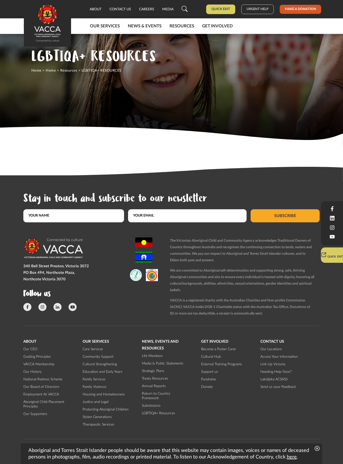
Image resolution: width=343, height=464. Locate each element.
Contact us (120, 9)
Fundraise (208, 379)
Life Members (152, 356)
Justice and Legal (95, 402)
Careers (146, 9)
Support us (209, 372)
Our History (32, 372)
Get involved (217, 26)
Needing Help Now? (276, 372)
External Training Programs (221, 364)
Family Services (94, 379)
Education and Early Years (102, 372)
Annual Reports (154, 386)
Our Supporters (35, 414)
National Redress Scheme (42, 379)
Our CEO (30, 349)
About (95, 9)
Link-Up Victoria (272, 364)
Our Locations (271, 349)
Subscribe (285, 216)
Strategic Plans (153, 371)
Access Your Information (279, 356)
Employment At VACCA (41, 394)
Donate (207, 387)
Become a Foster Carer (218, 349)
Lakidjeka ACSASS (274, 379)
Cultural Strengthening (100, 364)
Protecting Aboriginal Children (106, 409)
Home (36, 70)
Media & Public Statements (162, 363)
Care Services (93, 349)
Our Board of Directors (41, 387)
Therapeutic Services (98, 424)
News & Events (144, 26)
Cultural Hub (211, 356)
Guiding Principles (37, 356)
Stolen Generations (97, 417)
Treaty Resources (155, 378)
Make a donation (300, 9)
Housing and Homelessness (104, 394)
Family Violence (94, 387)
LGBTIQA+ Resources (158, 413)
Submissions (151, 405)
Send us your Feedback (278, 387)
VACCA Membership (38, 364)
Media (168, 9)
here (292, 456)
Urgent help (257, 9)
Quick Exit (220, 9)
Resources (181, 26)
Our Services (105, 26)
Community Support (98, 356)
